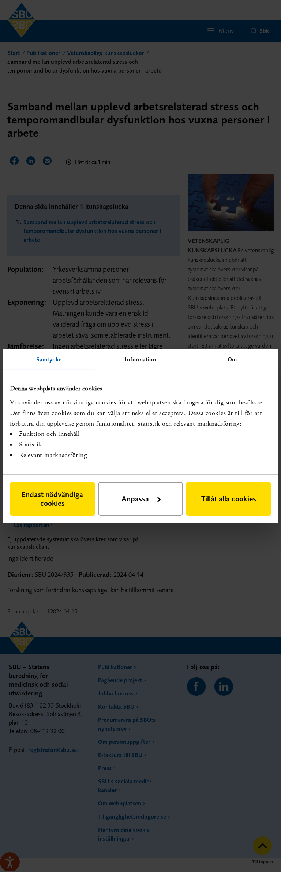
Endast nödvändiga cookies (52, 498)
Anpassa (135, 499)
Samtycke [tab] (48, 359)
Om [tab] (232, 359)
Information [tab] (140, 359)
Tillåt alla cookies (228, 499)
